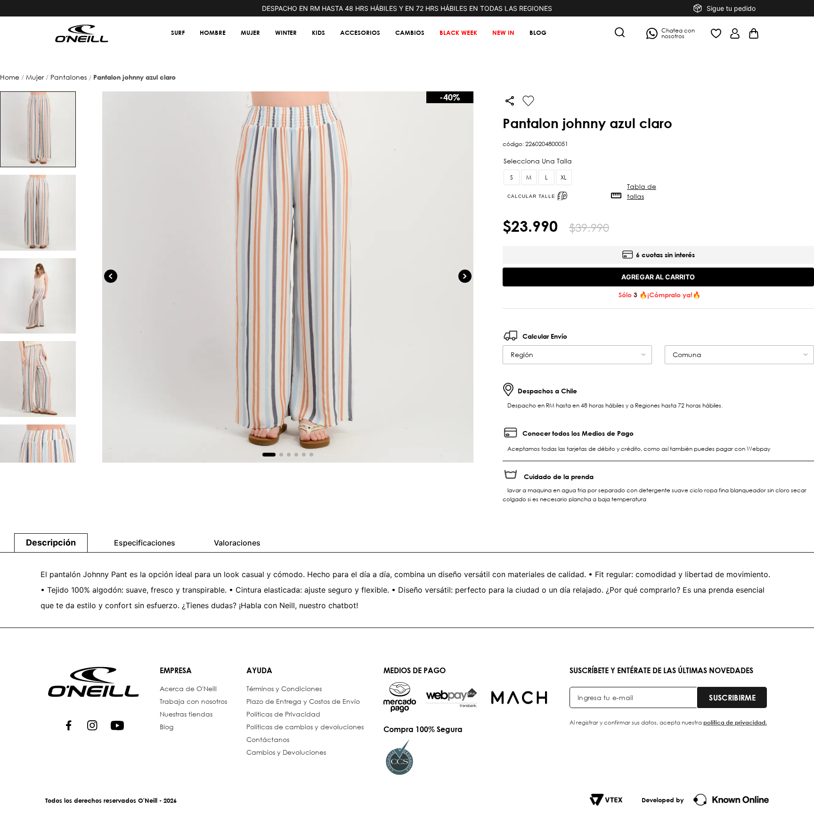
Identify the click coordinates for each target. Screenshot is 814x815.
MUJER (35, 77)
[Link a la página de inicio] (10, 77)
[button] (620, 33)
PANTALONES (68, 77)
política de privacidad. (735, 722)
